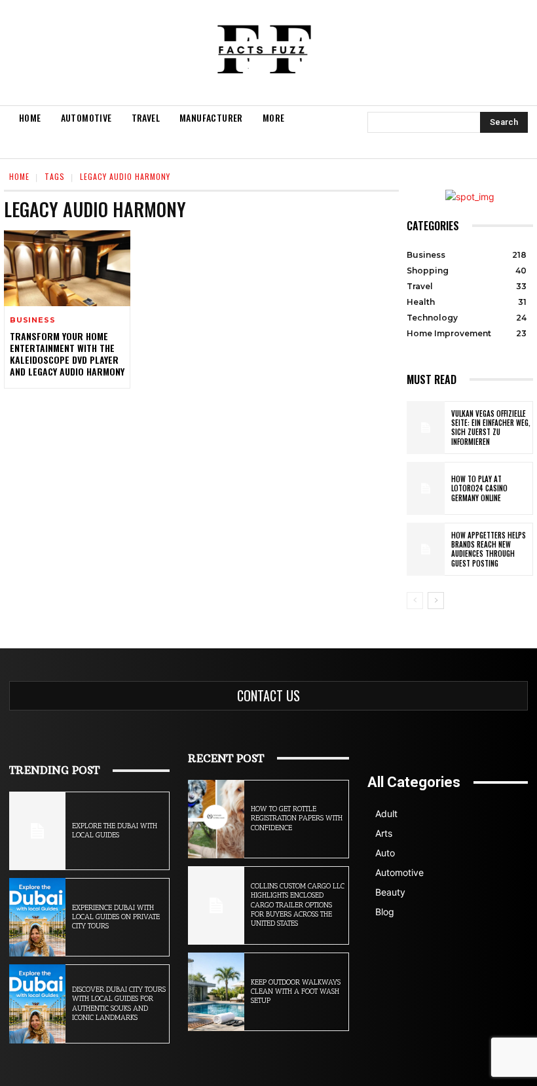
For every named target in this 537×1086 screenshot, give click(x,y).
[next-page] (436, 600)
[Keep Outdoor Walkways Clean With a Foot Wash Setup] (216, 992)
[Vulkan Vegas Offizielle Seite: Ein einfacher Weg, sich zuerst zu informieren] (426, 427)
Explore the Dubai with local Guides (114, 830)
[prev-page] (415, 600)
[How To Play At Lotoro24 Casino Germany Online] (426, 488)
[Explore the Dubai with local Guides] (37, 831)
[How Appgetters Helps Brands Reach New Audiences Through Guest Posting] (426, 549)
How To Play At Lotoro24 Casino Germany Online (479, 488)
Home (19, 176)
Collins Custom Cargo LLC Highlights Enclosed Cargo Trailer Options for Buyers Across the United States (297, 905)
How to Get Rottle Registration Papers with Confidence (297, 818)
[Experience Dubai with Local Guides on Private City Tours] (37, 917)
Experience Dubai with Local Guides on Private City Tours (116, 917)
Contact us (268, 695)
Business (32, 320)
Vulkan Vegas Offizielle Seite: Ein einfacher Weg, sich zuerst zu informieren (490, 427)
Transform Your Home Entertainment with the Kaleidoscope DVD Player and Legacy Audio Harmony (67, 354)
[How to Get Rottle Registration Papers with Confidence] (216, 819)
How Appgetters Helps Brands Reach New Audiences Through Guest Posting (488, 549)
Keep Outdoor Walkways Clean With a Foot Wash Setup (296, 992)
